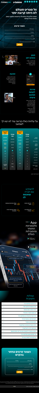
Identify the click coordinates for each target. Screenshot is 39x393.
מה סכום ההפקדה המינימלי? (29, 312)
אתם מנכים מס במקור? (30, 322)
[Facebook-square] (30, 2)
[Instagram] (32, 2)
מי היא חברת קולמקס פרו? (30, 303)
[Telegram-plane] (36, 2)
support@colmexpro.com (28, 39)
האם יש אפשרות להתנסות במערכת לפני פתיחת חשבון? (23, 331)
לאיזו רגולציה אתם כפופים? (30, 309)
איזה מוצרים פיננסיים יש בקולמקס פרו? (27, 316)
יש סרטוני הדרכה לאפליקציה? (29, 328)
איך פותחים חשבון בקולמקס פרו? (28, 334)
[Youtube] (27, 2)
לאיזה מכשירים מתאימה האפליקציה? (27, 325)
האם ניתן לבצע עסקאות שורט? (29, 319)
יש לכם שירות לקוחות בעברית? (29, 337)
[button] (19, 303)
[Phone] (25, 2)
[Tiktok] (34, 2)
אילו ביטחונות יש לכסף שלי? (29, 306)
